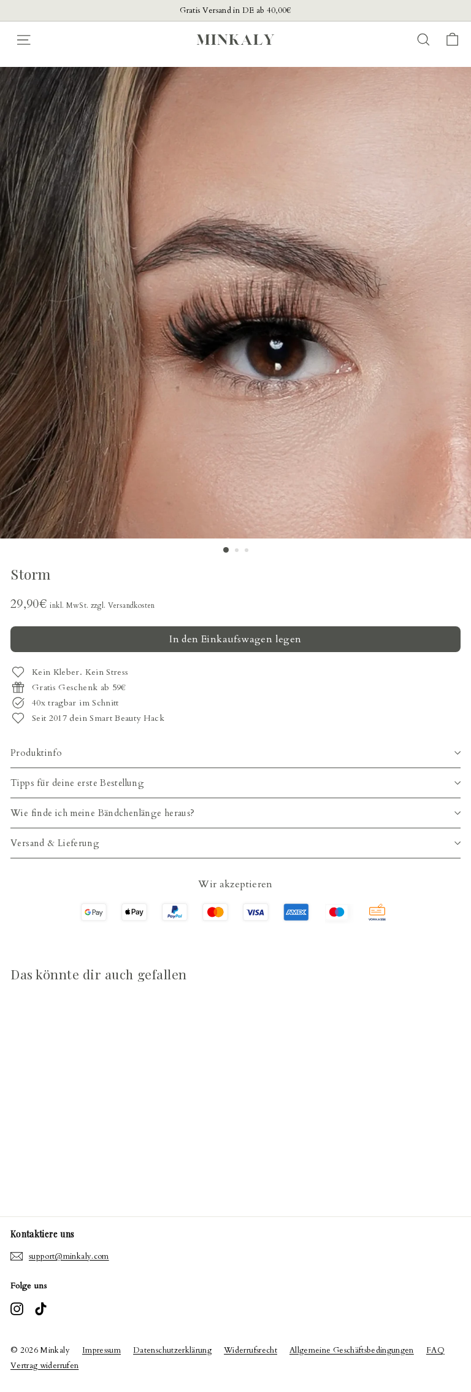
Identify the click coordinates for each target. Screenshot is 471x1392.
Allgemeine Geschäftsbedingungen (351, 1350)
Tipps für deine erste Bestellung (77, 783)
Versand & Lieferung (54, 843)
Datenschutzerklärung (172, 1350)
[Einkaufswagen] (452, 39)
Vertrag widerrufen (44, 1365)
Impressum (101, 1350)
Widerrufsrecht (250, 1350)
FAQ (435, 1350)
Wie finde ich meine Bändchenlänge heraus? (102, 813)
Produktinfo (36, 753)
